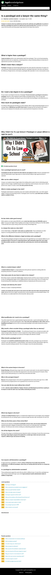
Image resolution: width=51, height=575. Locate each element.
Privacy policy (28, 572)
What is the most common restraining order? (14, 556)
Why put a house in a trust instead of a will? (14, 553)
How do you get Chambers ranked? (12, 489)
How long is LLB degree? (10, 484)
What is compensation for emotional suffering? (15, 538)
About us (21, 572)
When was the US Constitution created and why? (15, 548)
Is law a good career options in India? (13, 502)
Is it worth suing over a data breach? (13, 543)
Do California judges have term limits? (13, 561)
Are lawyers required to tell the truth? (13, 494)
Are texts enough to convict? (11, 558)
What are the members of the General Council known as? (17, 497)
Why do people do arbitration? (11, 546)
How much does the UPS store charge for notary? (15, 551)
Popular (9, 5)
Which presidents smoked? (11, 541)
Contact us (15, 5)
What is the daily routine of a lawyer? (13, 492)
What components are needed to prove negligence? (16, 487)
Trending (3, 5)
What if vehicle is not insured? (11, 507)
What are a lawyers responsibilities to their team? (15, 499)
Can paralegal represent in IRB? (12, 504)
